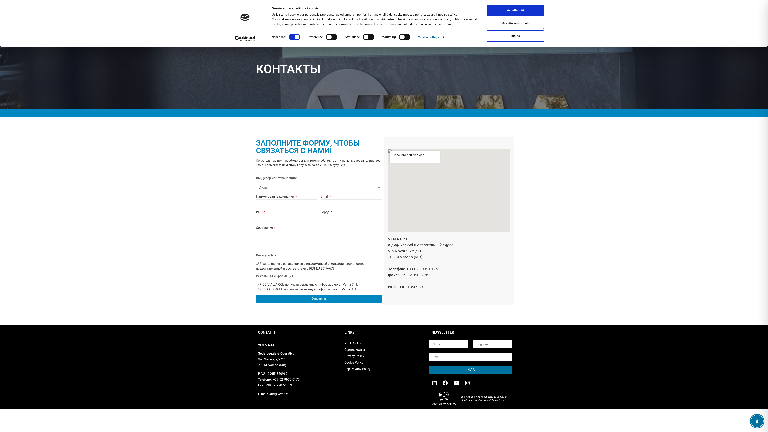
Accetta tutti (515, 10)
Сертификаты (354, 350)
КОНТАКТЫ (352, 343)
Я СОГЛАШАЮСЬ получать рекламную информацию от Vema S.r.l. (309, 284)
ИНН (259, 212)
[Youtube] (456, 383)
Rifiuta (515, 36)
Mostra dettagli (428, 37)
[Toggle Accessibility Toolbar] (757, 421)
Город (325, 212)
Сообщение (265, 228)
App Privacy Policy (357, 369)
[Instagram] (467, 383)
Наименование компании (275, 196)
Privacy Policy (354, 356)
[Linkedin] (434, 383)
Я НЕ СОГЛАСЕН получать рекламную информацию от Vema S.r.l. (308, 289)
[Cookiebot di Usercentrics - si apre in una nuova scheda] (245, 39)
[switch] (331, 37)
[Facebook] (445, 383)
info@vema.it (278, 394)
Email (325, 196)
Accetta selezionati (515, 23)
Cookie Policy (353, 362)
